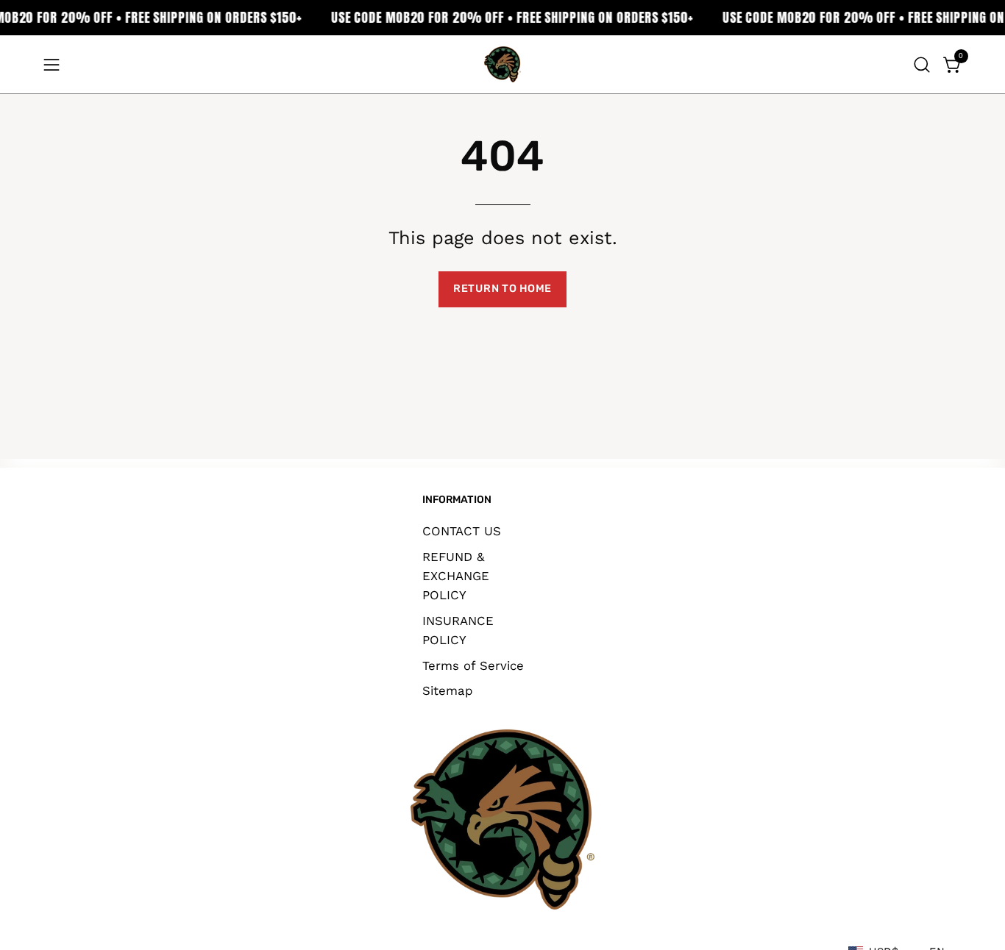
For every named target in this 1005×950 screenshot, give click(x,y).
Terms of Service (473, 664)
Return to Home (502, 288)
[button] (921, 64)
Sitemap (447, 690)
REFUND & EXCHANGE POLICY (455, 575)
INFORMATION (456, 499)
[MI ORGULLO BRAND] (502, 64)
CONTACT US (461, 531)
